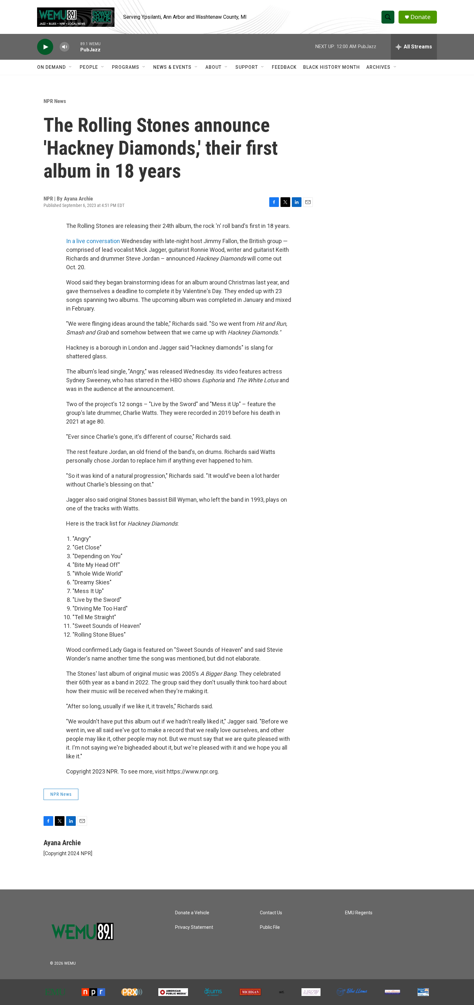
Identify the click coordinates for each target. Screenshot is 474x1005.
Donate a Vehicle (192, 912)
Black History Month (331, 67)
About (213, 67)
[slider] (75, 46)
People (89, 67)
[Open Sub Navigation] (70, 67)
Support (246, 67)
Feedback (284, 67)
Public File (270, 927)
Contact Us (271, 912)
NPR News (55, 101)
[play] (45, 47)
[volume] (64, 47)
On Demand (51, 67)
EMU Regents (358, 912)
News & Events (172, 67)
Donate (420, 17)
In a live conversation (93, 241)
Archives (378, 67)
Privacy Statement (194, 927)
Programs (125, 67)
